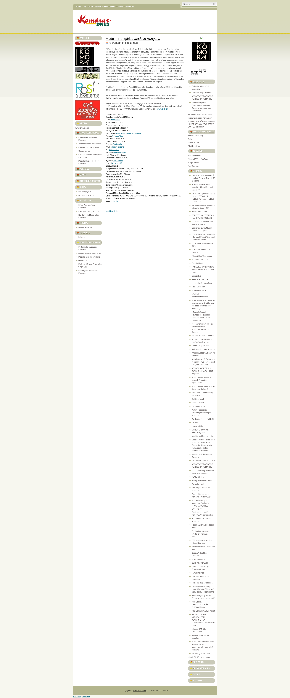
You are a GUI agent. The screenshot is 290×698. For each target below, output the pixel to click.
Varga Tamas (193, 162)
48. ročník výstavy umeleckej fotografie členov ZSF (109, 7)
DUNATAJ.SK (193, 142)
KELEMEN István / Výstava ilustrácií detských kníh (203, 340)
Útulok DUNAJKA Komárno (199, 657)
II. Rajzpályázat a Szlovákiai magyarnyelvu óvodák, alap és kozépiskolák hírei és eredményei (203, 304)
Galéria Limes (84, 151)
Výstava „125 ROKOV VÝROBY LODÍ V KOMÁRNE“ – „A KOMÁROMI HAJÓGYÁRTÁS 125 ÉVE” (203, 619)
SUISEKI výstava (198, 559)
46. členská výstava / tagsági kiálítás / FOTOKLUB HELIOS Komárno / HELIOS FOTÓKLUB (203, 197)
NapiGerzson (193, 166)
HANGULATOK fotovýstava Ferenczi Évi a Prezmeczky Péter (203, 269)
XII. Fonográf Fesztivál (201, 653)
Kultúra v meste (198, 402)
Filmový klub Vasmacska (202, 256)
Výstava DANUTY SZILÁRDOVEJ (199, 630)
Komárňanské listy (195, 135)
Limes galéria (197, 426)
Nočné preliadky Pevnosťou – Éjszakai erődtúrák (203, 471)
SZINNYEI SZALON (200, 562)
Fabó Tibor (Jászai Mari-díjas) (128, 133)
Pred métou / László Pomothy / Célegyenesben (202, 513)
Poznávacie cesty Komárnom (200, 117)
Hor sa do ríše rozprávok (202, 283)
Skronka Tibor (117, 136)
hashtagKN (196, 275)
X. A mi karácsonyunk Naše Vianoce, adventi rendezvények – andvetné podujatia (203, 645)
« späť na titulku (112, 211)
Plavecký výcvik (84, 191)
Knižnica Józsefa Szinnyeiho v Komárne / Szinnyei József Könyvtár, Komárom (203, 362)
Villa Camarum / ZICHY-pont (203, 610)
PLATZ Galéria (198, 476)
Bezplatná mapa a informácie (200, 114)
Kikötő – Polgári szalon (201, 345)
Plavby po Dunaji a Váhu (88, 211)
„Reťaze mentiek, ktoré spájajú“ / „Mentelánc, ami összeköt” (202, 187)
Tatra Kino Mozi (198, 572)
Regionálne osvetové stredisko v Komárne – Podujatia (201, 534)
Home (78, 7)
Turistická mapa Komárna (202, 92)
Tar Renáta (117, 144)
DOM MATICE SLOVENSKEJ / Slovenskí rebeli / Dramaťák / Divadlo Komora (203, 237)
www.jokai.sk (162, 108)
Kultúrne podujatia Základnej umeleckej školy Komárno (202, 412)
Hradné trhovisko (199, 290)
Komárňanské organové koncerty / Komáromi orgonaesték (201, 380)
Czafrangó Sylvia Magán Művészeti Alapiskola (202, 229)
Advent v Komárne (199, 211)
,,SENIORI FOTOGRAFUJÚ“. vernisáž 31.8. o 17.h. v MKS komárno (203, 178)
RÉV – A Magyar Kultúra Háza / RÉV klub (202, 541)
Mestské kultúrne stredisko (89, 147)
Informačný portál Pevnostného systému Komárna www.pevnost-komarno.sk (201, 106)
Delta (190, 139)
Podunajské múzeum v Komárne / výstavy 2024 (201, 495)
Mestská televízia (195, 155)
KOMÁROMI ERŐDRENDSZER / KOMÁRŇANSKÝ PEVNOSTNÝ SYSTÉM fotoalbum (201, 124)
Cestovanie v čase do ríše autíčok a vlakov (202, 222)
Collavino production (81, 696)
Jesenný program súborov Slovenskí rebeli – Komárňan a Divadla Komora (202, 327)
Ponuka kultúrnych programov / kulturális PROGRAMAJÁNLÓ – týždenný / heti (201, 504)
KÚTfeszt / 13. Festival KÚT (203, 419)
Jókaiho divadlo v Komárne (89, 143)
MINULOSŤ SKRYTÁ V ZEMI (203, 460)
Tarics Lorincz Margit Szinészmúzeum (200, 567)
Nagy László (117, 163)
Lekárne (81, 237)
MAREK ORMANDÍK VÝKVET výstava (200, 431)
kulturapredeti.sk (198, 406)
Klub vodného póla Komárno (203, 349)
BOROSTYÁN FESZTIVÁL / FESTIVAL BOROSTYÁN (203, 216)
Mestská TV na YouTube (198, 159)
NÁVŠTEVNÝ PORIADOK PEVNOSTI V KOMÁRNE (202, 97)
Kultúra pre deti (198, 399)
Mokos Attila (114, 149)
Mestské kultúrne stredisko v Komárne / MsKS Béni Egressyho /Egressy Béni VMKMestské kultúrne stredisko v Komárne (203, 445)
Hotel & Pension (85, 227)
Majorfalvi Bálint (119, 152)
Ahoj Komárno (194, 146)
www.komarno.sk (82, 127)
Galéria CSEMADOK (200, 259)
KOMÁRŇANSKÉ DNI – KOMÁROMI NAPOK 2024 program (202, 371)
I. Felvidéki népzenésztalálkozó (200, 295)
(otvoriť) (114, 201)
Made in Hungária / (133, 39)
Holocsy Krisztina (117, 146)
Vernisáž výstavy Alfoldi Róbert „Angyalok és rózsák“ (203, 596)
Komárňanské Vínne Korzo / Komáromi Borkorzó (203, 387)
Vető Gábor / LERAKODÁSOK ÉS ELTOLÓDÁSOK (200, 604)
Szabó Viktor (115, 119)
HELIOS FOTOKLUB (86, 195)
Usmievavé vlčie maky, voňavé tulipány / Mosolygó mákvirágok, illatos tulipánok (203, 589)
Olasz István (118, 160)
